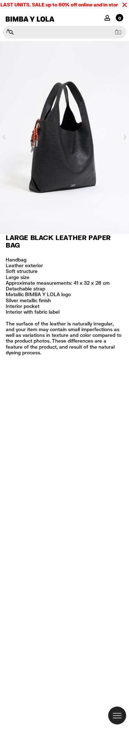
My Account (107, 17)
